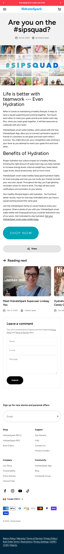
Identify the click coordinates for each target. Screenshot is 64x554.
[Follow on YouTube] (20, 491)
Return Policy (9, 538)
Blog (37, 471)
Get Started (40, 435)
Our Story (7, 465)
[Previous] (3, 2)
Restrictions (26, 541)
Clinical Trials (9, 481)
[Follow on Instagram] (13, 491)
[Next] (60, 2)
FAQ (37, 440)
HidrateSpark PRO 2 (12, 435)
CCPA (6, 545)
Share (34, 248)
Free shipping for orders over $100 (32, 3)
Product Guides (42, 450)
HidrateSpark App (43, 465)
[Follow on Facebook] (5, 491)
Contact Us (40, 445)
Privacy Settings (41, 541)
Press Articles (9, 476)
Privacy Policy (50, 538)
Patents (13, 545)
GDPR (53, 541)
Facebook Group (43, 476)
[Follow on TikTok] (28, 491)
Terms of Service (22, 332)
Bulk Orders (8, 445)
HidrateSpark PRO (11, 440)
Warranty (21, 538)
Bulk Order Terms (11, 541)
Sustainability (9, 471)
